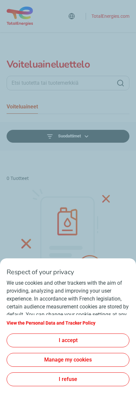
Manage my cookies (68, 360)
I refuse (68, 379)
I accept (68, 340)
